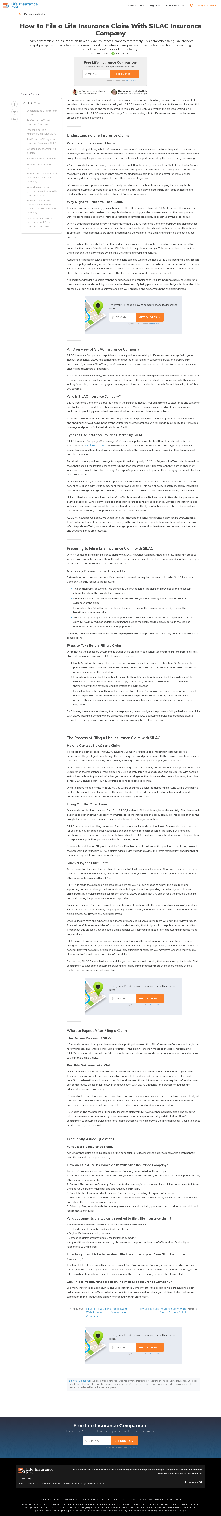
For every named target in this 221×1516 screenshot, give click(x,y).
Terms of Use (130, 80)
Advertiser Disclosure (30, 94)
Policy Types (173, 5)
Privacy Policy (145, 1499)
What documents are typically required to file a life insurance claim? (42, 191)
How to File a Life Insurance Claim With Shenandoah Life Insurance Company (106, 1312)
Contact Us (33, 1483)
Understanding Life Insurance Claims (42, 112)
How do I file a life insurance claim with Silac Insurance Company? (42, 177)
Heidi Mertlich (139, 90)
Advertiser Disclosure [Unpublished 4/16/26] (84, 1483)
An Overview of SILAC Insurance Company (39, 122)
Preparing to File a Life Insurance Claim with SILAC (41, 131)
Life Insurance (136, 5)
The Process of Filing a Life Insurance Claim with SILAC (41, 141)
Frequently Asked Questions (42, 158)
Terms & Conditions (164, 1499)
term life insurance (94, 445)
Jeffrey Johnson (97, 90)
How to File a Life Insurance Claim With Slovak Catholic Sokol (162, 1310)
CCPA (178, 1499)
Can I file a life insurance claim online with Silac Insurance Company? (39, 222)
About (21, 1483)
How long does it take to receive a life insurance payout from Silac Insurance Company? (42, 206)
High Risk (155, 5)
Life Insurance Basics (34, 14)
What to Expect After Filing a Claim (41, 151)
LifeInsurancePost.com (75, 1499)
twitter (201, 1482)
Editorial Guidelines (79, 1380)
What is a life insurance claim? (39, 166)
